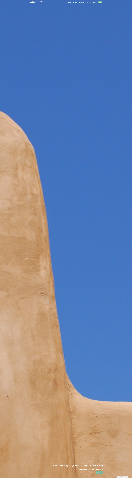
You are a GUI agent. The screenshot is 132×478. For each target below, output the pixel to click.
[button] (69, 2)
